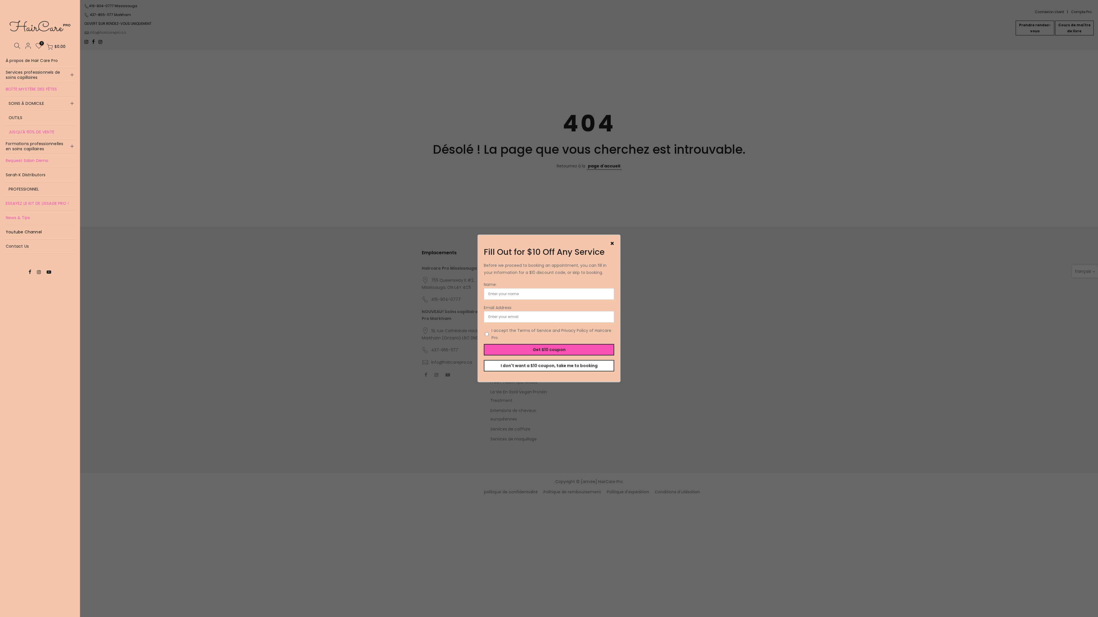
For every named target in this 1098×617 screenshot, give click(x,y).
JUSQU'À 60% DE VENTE (31, 132)
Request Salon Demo (27, 160)
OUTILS (15, 118)
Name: (490, 285)
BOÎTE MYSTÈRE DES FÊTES (31, 89)
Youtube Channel (24, 232)
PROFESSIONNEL (24, 189)
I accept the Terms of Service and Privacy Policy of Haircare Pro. (551, 334)
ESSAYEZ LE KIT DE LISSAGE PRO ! (37, 203)
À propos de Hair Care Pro (32, 60)
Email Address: (498, 307)
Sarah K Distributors (25, 175)
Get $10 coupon (549, 349)
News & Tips (18, 218)
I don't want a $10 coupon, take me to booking (549, 365)
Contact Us (17, 246)
